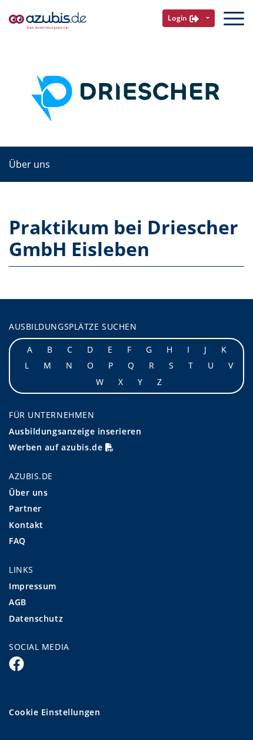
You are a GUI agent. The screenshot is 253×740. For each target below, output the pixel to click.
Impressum (32, 586)
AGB (17, 602)
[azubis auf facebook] (16, 662)
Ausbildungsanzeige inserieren (75, 431)
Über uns (29, 164)
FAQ (17, 540)
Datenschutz (36, 618)
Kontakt (26, 524)
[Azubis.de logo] (47, 21)
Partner (25, 508)
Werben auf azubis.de (57, 447)
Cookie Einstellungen (54, 712)
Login (179, 18)
